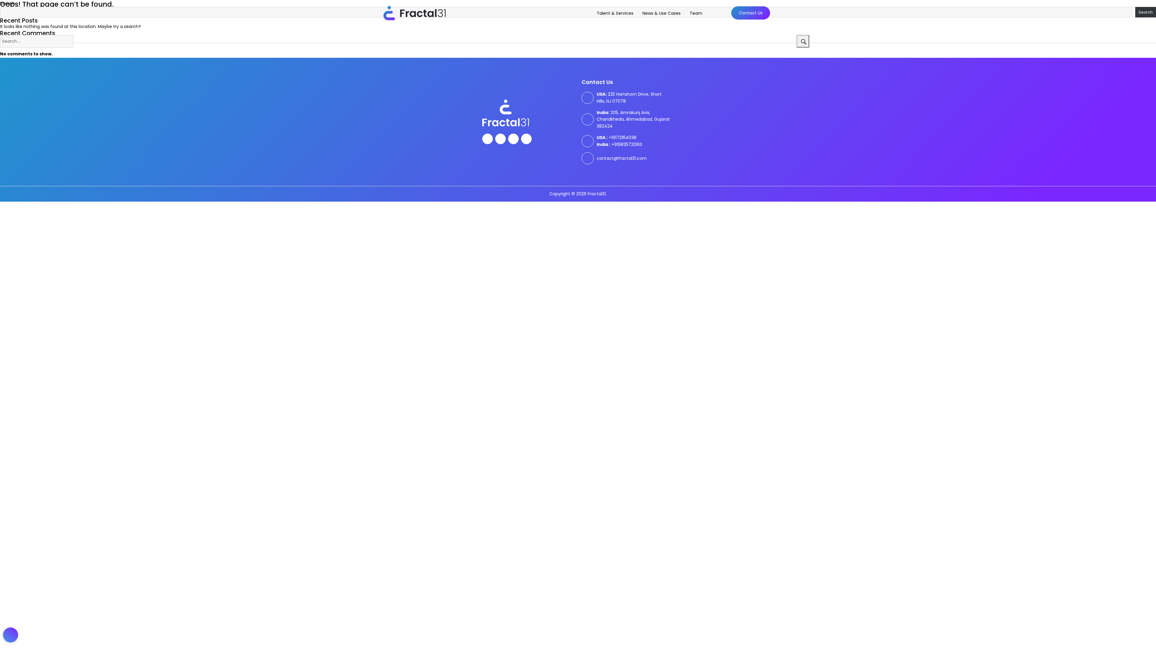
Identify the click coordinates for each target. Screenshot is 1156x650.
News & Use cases (661, 13)
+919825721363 (619, 144)
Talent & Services (615, 13)
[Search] (803, 41)
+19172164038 (616, 138)
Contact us (751, 13)
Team (696, 13)
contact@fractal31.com (622, 158)
